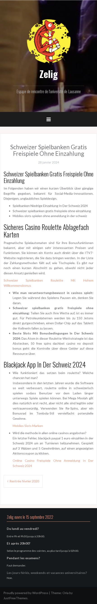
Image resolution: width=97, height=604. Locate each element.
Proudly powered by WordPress (25, 593)
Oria (65, 593)
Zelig (48, 74)
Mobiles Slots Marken (28, 426)
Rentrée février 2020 (24, 481)
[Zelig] (48, 41)
